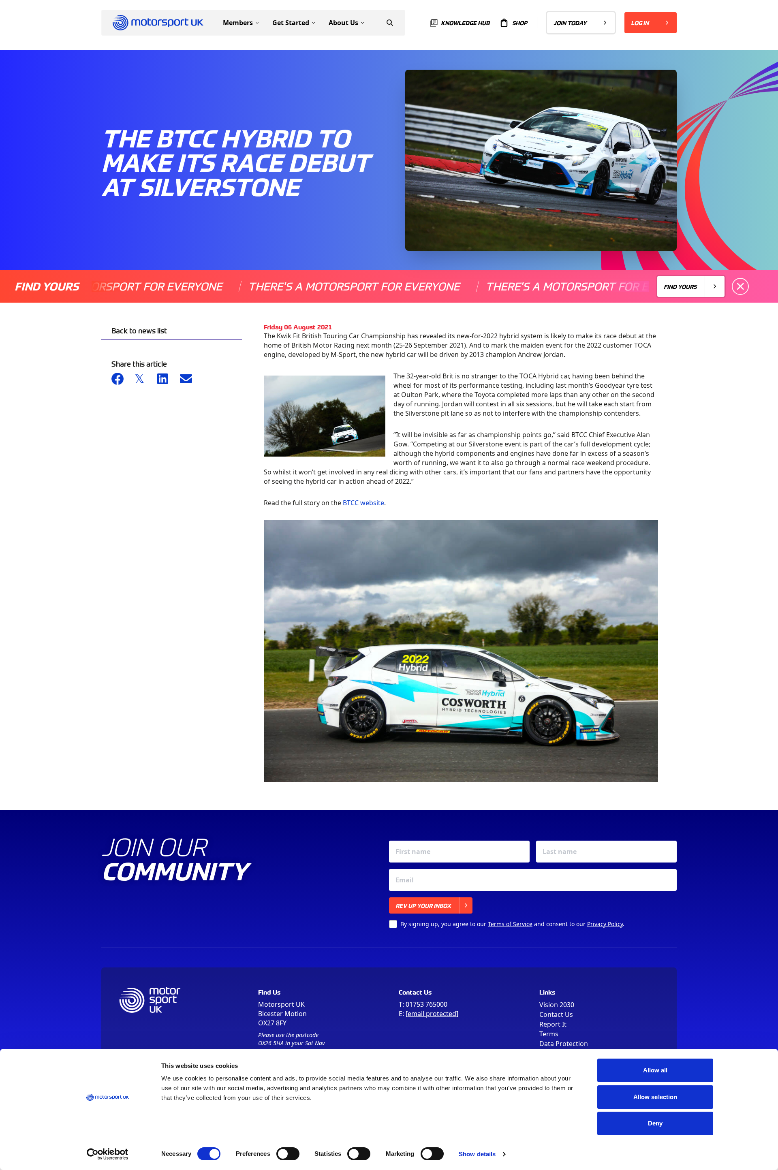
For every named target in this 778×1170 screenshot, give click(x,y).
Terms (548, 1033)
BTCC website (363, 502)
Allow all (655, 1070)
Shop (519, 22)
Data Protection (563, 1043)
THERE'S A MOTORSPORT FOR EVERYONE (311, 286)
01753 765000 (426, 1004)
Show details (477, 1154)
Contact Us (556, 1014)
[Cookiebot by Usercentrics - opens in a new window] (107, 1154)
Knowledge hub (465, 22)
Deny (655, 1123)
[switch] (287, 1153)
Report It (552, 1024)
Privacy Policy (605, 924)
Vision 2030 (556, 1004)
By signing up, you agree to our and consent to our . (512, 924)
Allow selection (655, 1096)
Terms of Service (510, 924)
